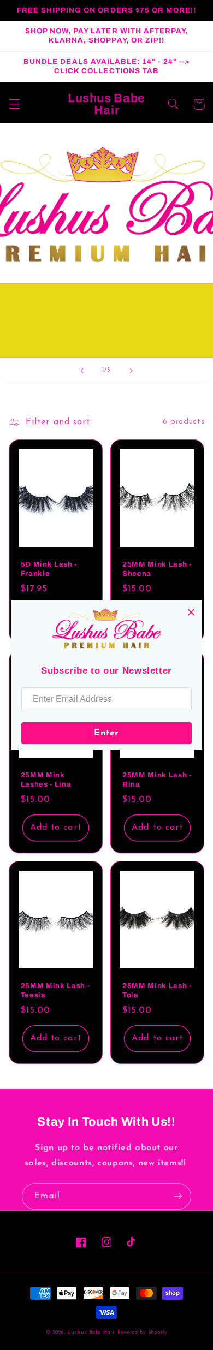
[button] (14, 104)
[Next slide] (131, 371)
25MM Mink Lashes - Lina (46, 779)
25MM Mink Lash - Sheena (157, 569)
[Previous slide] (82, 371)
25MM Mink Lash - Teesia (55, 990)
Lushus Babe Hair (91, 1332)
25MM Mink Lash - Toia (157, 990)
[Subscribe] (178, 1196)
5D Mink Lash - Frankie (49, 569)
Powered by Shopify (142, 1332)
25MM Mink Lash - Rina (157, 779)
